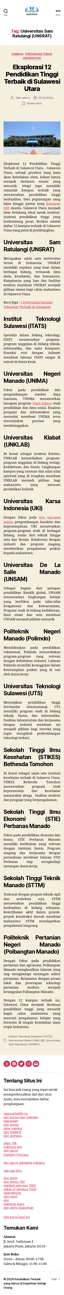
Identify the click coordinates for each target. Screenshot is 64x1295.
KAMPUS (17, 54)
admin (26, 97)
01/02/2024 (45, 97)
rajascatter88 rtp (16, 1113)
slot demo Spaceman (19, 1208)
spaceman (11, 1121)
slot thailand (12, 1132)
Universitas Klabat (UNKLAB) (27, 1040)
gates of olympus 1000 (20, 1189)
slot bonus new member (21, 1117)
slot (6, 1200)
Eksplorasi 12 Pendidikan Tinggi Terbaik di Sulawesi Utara (32, 78)
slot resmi (10, 1178)
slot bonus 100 (14, 1182)
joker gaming (13, 1128)
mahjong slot (13, 1147)
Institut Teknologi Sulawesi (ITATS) (30, 1036)
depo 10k (10, 1143)
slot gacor (11, 1150)
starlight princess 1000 (20, 1185)
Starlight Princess (16, 1155)
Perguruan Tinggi (38, 54)
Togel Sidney (42, 403)
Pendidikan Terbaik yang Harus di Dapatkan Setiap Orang (25, 1283)
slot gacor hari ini (17, 1217)
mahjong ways (14, 1204)
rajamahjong (12, 1193)
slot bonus (11, 1125)
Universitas (32, 58)
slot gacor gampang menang (24, 1163)
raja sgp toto (13, 1171)
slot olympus (13, 1136)
